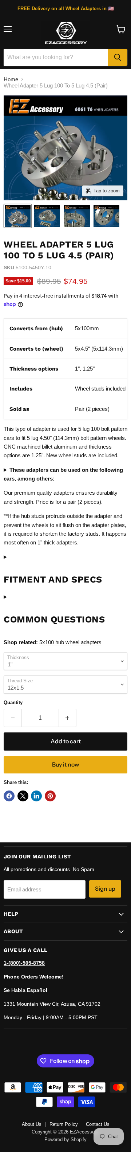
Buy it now (65, 764)
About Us (31, 1124)
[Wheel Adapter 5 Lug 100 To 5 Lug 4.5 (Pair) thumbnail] (17, 216)
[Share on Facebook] (9, 796)
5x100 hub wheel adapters (70, 642)
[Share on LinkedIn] (36, 796)
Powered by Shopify (65, 1139)
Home (11, 79)
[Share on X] (22, 796)
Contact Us (98, 1124)
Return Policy (63, 1124)
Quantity (13, 702)
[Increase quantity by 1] (68, 718)
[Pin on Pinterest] (50, 796)
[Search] (117, 57)
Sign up (105, 888)
